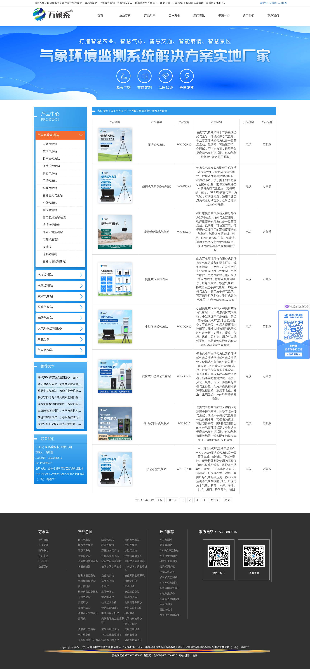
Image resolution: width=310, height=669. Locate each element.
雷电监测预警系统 (54, 217)
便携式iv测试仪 (133, 607)
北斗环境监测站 (53, 232)
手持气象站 (50, 180)
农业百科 (43, 566)
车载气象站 (50, 188)
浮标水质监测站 (133, 556)
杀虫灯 (105, 586)
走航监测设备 (132, 629)
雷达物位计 (166, 609)
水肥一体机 (107, 591)
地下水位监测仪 (168, 582)
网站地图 (184, 655)
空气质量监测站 (110, 629)
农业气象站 (107, 575)
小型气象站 (50, 202)
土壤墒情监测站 (87, 581)
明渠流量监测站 (168, 556)
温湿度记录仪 (51, 224)
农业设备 (130, 586)
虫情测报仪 (131, 581)
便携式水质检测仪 (135, 561)
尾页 (227, 499)
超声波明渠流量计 (170, 588)
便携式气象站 (51, 166)
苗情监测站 (107, 581)
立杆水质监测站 (110, 556)
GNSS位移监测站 (169, 550)
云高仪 (82, 618)
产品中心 (124, 111)
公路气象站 (84, 597)
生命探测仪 (166, 604)
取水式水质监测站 (111, 561)
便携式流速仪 (167, 572)
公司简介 (43, 539)
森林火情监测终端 (54, 261)
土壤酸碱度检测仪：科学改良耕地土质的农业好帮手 (60, 410)
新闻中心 (43, 550)
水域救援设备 (167, 593)
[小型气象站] (50, 8)
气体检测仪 (84, 634)
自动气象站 (50, 143)
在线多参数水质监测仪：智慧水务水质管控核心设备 (60, 404)
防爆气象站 (50, 151)
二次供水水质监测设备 (136, 568)
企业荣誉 (43, 545)
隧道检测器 (131, 597)
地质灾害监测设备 (170, 599)
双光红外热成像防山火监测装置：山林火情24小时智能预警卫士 (60, 423)
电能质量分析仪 (110, 613)
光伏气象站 (84, 607)
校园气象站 (50, 173)
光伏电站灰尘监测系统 (112, 620)
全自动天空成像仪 (88, 613)
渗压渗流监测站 (168, 577)
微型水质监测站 (87, 575)
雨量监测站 (166, 545)
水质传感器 (84, 566)
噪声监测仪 (131, 634)
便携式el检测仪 (109, 607)
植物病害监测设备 (88, 591)
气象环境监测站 (140, 111)
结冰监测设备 (108, 602)
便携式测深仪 (167, 566)
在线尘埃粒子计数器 (89, 640)
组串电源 (130, 613)
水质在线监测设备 (88, 561)
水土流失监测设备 (170, 615)
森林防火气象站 (53, 195)
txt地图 (273, 3)
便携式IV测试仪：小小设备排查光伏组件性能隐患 (60, 417)
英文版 (263, 3)
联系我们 (43, 561)
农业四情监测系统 (135, 575)
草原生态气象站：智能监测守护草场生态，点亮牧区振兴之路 (60, 390)
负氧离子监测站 (87, 629)
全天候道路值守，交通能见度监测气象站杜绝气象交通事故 (60, 384)
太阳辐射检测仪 (133, 618)
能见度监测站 (132, 591)
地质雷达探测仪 (133, 602)
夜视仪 (47, 246)
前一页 (172, 499)
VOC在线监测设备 (111, 634)
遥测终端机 (50, 254)
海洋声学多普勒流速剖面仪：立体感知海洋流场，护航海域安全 (60, 377)
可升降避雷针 (51, 239)
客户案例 (43, 556)
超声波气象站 (51, 158)
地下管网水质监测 (111, 566)
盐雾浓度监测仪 (133, 640)
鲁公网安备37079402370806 (127, 655)
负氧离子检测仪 (110, 640)
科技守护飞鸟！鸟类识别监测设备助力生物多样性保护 (60, 397)
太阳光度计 (131, 624)
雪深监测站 (50, 210)
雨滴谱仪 (83, 602)
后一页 (215, 499)
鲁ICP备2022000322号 (166, 655)
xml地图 (282, 3)
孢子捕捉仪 (84, 586)
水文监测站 (166, 539)
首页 (113, 111)
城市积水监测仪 (168, 561)
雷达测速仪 (107, 597)
